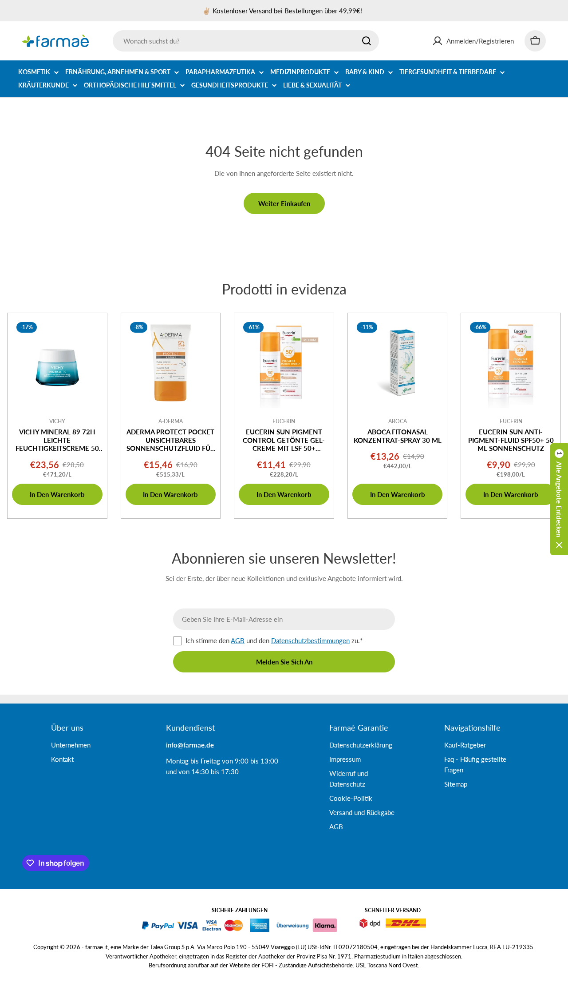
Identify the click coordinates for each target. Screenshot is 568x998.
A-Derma (170, 421)
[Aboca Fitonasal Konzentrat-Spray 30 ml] (397, 363)
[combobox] (246, 41)
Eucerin (283, 421)
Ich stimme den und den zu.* (274, 640)
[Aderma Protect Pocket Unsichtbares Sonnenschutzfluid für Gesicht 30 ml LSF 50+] (171, 363)
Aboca (397, 421)
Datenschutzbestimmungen (310, 640)
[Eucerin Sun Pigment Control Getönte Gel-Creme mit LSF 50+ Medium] (284, 363)
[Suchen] (366, 41)
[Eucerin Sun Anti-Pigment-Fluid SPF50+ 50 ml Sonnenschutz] (510, 363)
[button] (559, 499)
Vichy (57, 421)
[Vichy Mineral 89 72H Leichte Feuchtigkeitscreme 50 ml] (57, 363)
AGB (238, 640)
